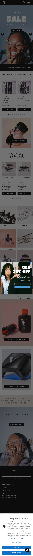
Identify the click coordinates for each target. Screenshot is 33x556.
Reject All (16, 548)
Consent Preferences (16, 542)
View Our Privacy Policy (17, 539)
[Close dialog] (31, 263)
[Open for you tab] (27, 550)
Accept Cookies (16, 553)
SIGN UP (22, 287)
